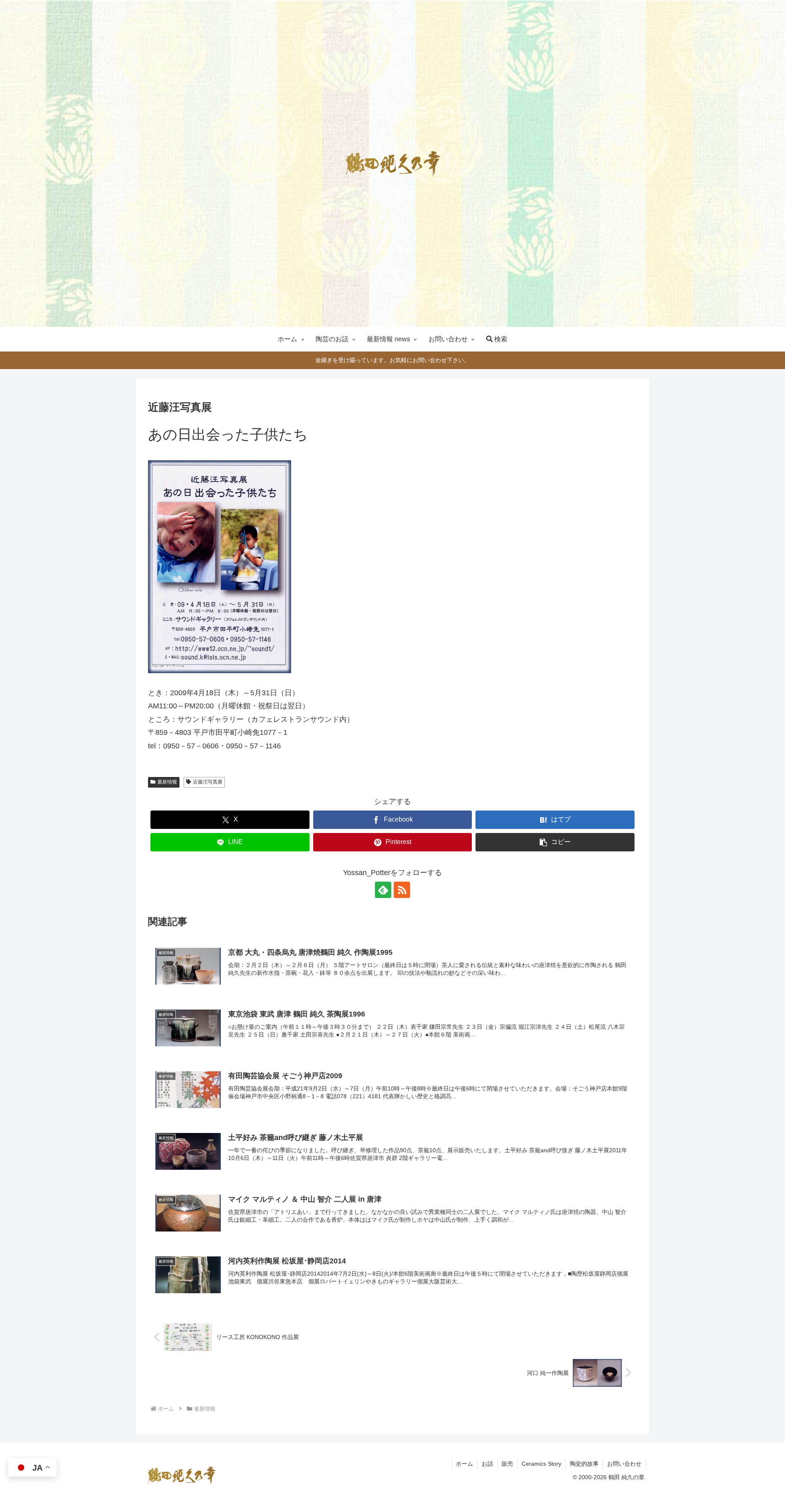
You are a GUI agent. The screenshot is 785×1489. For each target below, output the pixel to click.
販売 (507, 1463)
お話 (487, 1463)
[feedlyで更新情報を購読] (383, 890)
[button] (555, 842)
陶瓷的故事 (584, 1463)
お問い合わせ (624, 1463)
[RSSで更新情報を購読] (402, 890)
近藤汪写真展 (207, 782)
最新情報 (167, 782)
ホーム (464, 1463)
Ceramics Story (541, 1463)
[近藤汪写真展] (219, 566)
